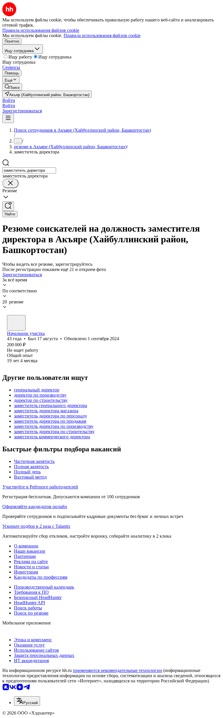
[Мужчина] (16, 323)
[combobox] (29, 170)
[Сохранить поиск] (8, 206)
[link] (12, 87)
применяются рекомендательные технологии (117, 670)
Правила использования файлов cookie (102, 35)
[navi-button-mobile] (8, 118)
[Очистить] (10, 183)
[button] (8, 100)
